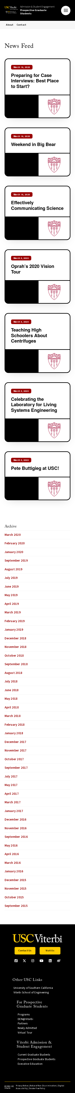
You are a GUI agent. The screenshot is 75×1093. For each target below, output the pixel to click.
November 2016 (16, 828)
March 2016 (13, 863)
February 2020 (15, 543)
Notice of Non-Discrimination (43, 1085)
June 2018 (12, 690)
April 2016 (12, 854)
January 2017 (14, 811)
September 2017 (16, 768)
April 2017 (12, 794)
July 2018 (11, 681)
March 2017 (13, 802)
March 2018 (13, 716)
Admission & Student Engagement (37, 10)
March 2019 (13, 612)
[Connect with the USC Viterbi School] (58, 961)
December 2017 (15, 742)
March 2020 (13, 535)
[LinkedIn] (50, 961)
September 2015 (16, 906)
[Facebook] (16, 961)
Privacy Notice (22, 1085)
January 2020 (14, 552)
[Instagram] (33, 961)
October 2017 (14, 759)
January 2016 (14, 871)
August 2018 (13, 673)
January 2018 (14, 733)
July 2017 (11, 776)
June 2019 (12, 586)
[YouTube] (41, 961)
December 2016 (15, 819)
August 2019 (13, 569)
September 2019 (16, 560)
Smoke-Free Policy (37, 1088)
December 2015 (15, 880)
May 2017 (11, 785)
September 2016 (16, 837)
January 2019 (14, 630)
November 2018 (16, 647)
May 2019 (11, 595)
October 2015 (14, 897)
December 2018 (15, 638)
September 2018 (16, 664)
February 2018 (15, 725)
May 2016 (11, 845)
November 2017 (16, 750)
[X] (24, 961)
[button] (65, 10)
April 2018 (12, 707)
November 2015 (16, 888)
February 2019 (15, 621)
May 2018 (11, 699)
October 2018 (14, 656)
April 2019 (12, 604)
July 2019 (11, 578)
